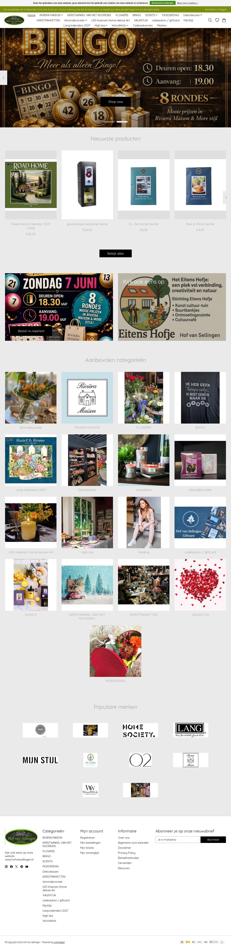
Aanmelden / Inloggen (215, 9)
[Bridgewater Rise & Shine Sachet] (200, 185)
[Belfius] (199, 942)
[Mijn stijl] (40, 760)
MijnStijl (188, 20)
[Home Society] (140, 730)
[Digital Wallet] (213, 942)
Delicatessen (87, 490)
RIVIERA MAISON (87, 427)
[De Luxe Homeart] (90, 730)
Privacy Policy (126, 852)
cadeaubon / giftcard (165, 20)
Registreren (87, 837)
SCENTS (31, 615)
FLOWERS (122, 15)
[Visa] (205, 942)
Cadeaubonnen (143, 25)
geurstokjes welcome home (87, 224)
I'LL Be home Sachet (144, 224)
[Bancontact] (194, 942)
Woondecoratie (30, 427)
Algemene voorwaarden (133, 842)
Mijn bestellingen (90, 842)
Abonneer (213, 839)
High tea (87, 552)
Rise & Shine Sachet (200, 224)
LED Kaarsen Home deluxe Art (110, 20)
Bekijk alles (115, 253)
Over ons (124, 837)
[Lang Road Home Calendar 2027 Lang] (31, 185)
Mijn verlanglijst (89, 852)
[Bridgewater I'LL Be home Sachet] (144, 185)
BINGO (137, 15)
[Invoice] (222, 942)
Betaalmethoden (128, 858)
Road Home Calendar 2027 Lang (30, 226)
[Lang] (190, 730)
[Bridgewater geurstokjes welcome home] (87, 185)
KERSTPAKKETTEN (48, 20)
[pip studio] (90, 760)
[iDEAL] (188, 942)
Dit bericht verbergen (163, 3)
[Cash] (182, 942)
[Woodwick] (90, 790)
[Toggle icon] (210, 20)
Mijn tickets (87, 847)
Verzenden (125, 863)
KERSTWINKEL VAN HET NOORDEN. (89, 15)
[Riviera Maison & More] (14, 20)
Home (31, 15)
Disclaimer (124, 847)
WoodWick (144, 490)
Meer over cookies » (187, 3)
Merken (162, 25)
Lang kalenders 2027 (77, 25)
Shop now (115, 102)
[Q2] (140, 760)
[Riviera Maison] (190, 760)
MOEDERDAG (170, 15)
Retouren (124, 868)
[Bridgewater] (40, 730)
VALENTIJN (141, 20)
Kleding (143, 552)
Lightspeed (59, 942)
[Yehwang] (140, 790)
